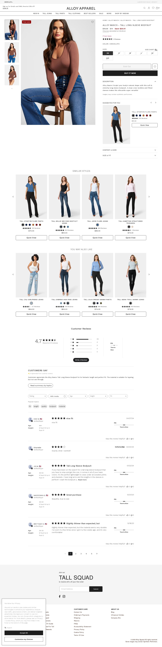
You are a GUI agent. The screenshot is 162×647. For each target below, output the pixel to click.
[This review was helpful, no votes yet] (127, 439)
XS (108, 53)
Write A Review (81, 360)
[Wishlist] (153, 8)
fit (30, 406)
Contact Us (78, 612)
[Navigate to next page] (97, 553)
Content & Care (110, 150)
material (62, 406)
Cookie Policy (79, 632)
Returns (77, 621)
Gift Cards (45, 612)
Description (108, 81)
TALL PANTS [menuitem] (60, 13)
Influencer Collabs (117, 615)
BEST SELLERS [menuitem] (90, 13)
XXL (107, 58)
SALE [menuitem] (101, 13)
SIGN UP (5, 8)
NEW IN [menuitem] (36, 13)
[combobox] (37, 396)
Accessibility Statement (82, 626)
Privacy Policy (79, 629)
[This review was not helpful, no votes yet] (131, 439)
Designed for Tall (47, 626)
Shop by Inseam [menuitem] (122, 13)
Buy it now (130, 73)
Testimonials (46, 621)
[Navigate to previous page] (65, 553)
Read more (82, 480)
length (36, 406)
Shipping (106, 31)
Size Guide (45, 615)
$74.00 (134, 121)
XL (152, 53)
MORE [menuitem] (109, 13)
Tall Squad (45, 618)
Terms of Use (79, 635)
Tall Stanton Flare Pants (144, 112)
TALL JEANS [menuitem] (47, 13)
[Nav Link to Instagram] (64, 597)
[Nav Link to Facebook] (60, 597)
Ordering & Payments (81, 615)
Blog (112, 612)
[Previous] (151, 103)
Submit (95, 589)
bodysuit (53, 406)
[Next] (11, 87)
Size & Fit (107, 155)
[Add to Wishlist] (92, 22)
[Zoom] (58, 72)
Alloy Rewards (46, 629)
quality (44, 406)
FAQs (76, 624)
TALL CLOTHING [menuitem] (74, 13)
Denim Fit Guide (47, 624)
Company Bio (116, 618)
